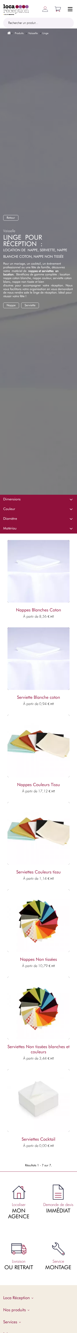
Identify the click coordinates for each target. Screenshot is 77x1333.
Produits (19, 33)
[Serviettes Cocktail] (38, 1100)
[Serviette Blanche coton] (38, 658)
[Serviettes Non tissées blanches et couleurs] (38, 1008)
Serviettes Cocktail (38, 1139)
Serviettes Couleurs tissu (38, 872)
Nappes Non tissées (38, 959)
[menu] (70, 10)
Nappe (11, 305)
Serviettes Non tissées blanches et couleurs (38, 1049)
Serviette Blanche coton (38, 697)
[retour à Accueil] (7, 33)
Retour (11, 218)
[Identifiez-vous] (43, 9)
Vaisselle (33, 33)
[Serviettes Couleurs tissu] (38, 833)
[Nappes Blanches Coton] (38, 571)
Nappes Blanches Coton (38, 610)
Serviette (30, 305)
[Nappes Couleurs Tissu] (38, 746)
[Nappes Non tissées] (38, 920)
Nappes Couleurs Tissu (38, 784)
